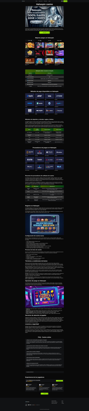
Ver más (44, 393)
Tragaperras (58, 40)
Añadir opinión (59, 380)
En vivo (39, 40)
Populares (29, 40)
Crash (49, 40)
